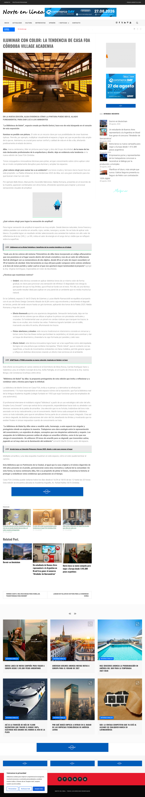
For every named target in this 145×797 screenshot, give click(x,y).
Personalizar (12, 789)
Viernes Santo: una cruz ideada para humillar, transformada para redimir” (23, 595)
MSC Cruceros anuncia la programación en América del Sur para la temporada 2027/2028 (119, 668)
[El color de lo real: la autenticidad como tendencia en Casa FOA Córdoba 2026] (47, 517)
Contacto (7, 2)
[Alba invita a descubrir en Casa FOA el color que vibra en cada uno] (77, 517)
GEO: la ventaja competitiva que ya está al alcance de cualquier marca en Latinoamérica (118, 727)
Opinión (52, 23)
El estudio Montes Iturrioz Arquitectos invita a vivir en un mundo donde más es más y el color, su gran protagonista (17, 528)
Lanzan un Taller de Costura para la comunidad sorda (71, 595)
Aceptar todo (39, 789)
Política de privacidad (20, 2)
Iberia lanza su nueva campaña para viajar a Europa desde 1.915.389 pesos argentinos (77, 568)
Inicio (6, 23)
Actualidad (17, 23)
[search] (137, 23)
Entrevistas (40, 23)
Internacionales (12, 658)
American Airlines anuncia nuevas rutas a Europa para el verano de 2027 (70, 666)
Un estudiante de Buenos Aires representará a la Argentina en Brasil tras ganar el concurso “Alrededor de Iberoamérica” (45, 569)
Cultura (28, 23)
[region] (25, 781)
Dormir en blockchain (11, 562)
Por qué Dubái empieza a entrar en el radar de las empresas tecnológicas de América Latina (71, 727)
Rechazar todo (25, 789)
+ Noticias (63, 23)
